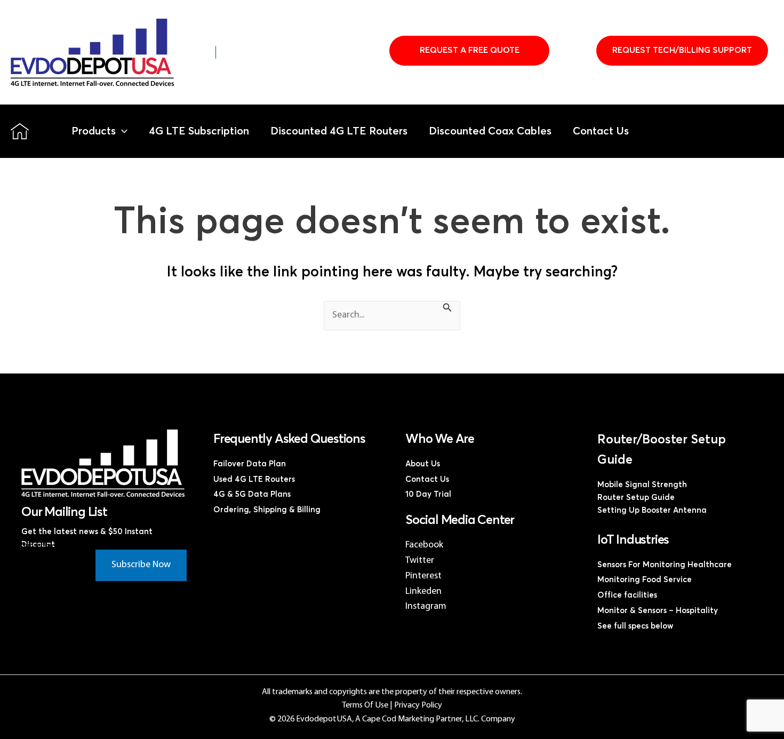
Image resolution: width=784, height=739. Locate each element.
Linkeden (423, 591)
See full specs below (635, 626)
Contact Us (601, 131)
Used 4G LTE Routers (254, 479)
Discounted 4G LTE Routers (338, 131)
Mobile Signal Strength (642, 485)
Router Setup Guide (636, 498)
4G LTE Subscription (199, 131)
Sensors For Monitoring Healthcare (664, 565)
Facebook (424, 545)
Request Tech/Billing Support (682, 50)
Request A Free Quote (469, 50)
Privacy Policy (418, 705)
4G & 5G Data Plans (252, 494)
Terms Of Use (365, 705)
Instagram (425, 606)
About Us (422, 464)
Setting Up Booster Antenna (652, 510)
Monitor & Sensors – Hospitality (657, 611)
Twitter (419, 560)
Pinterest (423, 576)
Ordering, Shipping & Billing (267, 510)
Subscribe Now (141, 565)
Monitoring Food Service (644, 580)
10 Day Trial (428, 494)
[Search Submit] (447, 309)
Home (20, 131)
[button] (121, 131)
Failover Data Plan (249, 464)
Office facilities (627, 595)
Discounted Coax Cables (490, 131)
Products (93, 131)
